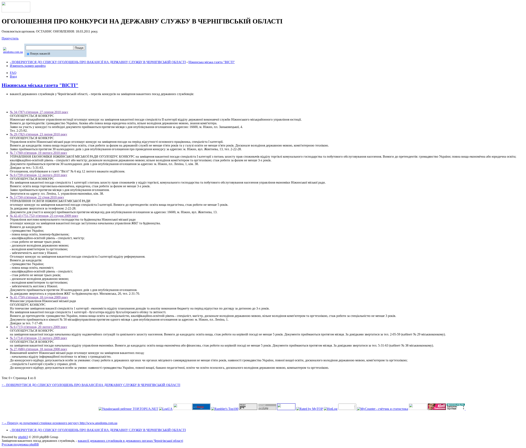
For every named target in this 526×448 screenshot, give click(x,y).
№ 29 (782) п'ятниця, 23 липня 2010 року (38, 134)
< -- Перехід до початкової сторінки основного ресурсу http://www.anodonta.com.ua (59, 423)
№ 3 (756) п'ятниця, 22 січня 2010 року (37, 197)
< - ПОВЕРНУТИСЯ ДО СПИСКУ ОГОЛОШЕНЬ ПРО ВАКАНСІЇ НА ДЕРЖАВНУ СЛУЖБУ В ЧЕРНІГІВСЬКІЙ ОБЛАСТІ (91, 385)
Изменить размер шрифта (28, 65)
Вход (13, 76)
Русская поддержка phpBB (20, 444)
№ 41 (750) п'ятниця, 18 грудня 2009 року (39, 297)
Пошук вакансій (40, 53)
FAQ (13, 72)
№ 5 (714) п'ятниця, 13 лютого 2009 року (38, 338)
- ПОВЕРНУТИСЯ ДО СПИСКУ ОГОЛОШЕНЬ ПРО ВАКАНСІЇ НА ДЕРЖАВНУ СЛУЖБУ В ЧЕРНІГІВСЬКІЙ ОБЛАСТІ (98, 62)
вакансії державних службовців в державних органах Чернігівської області (130, 440)
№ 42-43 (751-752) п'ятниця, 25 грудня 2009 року (44, 216)
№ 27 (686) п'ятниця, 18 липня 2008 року (38, 349)
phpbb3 (23, 437)
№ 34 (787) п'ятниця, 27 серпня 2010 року (39, 112)
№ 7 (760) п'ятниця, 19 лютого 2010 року (38, 153)
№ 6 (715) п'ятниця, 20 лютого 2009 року (38, 327)
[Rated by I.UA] (418, 409)
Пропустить (10, 38)
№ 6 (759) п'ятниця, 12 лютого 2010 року (38, 175)
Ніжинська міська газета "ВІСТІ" (211, 62)
